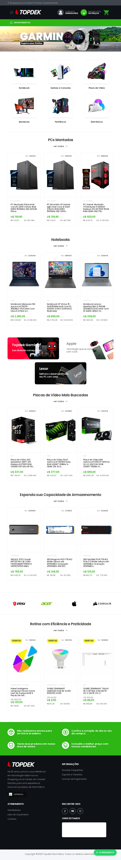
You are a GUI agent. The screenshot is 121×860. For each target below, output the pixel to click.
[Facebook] (65, 811)
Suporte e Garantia (72, 774)
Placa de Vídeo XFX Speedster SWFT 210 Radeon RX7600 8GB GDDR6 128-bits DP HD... (22, 463)
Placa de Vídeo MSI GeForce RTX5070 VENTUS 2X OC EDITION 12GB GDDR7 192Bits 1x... (96, 463)
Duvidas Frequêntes (72, 770)
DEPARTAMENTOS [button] (22, 22)
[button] (49, 47)
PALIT (49, 456)
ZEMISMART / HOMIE (20, 685)
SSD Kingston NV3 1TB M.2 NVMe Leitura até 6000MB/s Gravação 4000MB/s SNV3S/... (59, 562)
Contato (12, 819)
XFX (12, 456)
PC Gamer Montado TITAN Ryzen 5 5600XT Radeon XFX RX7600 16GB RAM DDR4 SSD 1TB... (96, 207)
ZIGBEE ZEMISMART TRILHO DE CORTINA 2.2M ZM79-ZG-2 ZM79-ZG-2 (96, 691)
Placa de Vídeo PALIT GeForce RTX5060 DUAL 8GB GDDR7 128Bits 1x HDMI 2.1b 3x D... (59, 463)
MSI (84, 456)
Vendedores (14, 810)
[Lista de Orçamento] (106, 12)
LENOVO (87, 300)
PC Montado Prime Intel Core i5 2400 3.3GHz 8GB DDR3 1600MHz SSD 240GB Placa (24, 207)
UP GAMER (15, 200)
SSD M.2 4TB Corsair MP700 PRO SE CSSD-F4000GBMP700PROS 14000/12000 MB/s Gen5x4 (21, 562)
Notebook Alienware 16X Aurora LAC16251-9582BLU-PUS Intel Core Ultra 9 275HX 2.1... (23, 307)
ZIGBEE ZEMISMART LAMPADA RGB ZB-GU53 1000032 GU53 (59, 691)
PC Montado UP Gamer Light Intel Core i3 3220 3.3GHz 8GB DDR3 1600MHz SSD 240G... (58, 207)
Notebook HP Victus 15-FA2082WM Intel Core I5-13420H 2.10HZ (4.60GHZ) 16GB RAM (59, 307)
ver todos (59, 146)
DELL (12, 300)
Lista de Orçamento (18, 814)
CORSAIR (15, 555)
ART (85, 685)
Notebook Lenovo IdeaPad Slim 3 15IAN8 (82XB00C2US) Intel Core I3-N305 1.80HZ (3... (96, 307)
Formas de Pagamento (74, 779)
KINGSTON (51, 555)
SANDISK (87, 555)
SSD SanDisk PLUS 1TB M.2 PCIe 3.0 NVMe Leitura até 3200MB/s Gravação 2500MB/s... (96, 562)
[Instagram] (80, 811)
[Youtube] (73, 811)
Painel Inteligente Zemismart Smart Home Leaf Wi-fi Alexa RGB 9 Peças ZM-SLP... (23, 692)
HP (48, 300)
